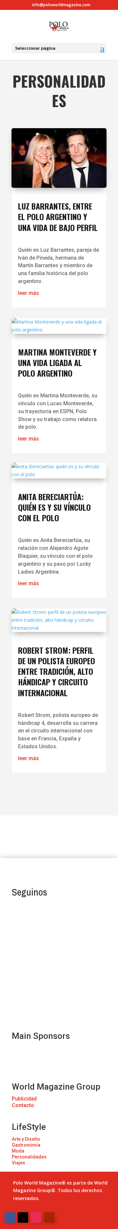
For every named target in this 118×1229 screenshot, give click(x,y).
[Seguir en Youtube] (49, 1217)
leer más (28, 293)
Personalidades (29, 1156)
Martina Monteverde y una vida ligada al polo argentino (57, 362)
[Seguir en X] (23, 1217)
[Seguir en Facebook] (10, 1217)
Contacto (23, 1105)
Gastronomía (26, 1145)
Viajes (18, 1162)
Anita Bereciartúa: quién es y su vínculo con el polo (54, 507)
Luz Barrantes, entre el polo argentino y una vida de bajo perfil (58, 216)
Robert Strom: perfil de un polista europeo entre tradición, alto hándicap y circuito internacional (56, 671)
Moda (18, 1151)
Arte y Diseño (26, 1139)
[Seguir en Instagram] (36, 1217)
